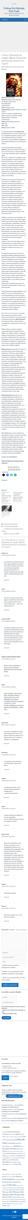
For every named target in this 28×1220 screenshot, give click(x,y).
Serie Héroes (7, 1203)
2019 (3, 1132)
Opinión (7, 1158)
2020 (6, 1132)
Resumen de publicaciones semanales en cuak (13, 1010)
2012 (3, 1174)
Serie (9, 1164)
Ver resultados (14, 1076)
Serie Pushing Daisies (15, 1203)
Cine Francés (13, 1182)
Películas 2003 (12, 1189)
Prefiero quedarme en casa (9, 1068)
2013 (6, 1174)
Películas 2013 (14, 1199)
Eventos (23, 1146)
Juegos (24, 1153)
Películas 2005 (7, 1192)
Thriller (4, 1205)
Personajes (13, 1162)
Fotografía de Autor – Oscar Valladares (13, 1105)
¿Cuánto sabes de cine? (14, 1096)
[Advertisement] (14, 36)
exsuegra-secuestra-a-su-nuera (10, 1114)
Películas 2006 (13, 526)
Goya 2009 (21, 1151)
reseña (20, 1201)
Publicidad (18, 1162)
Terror (21, 1203)
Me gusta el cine (7, 1066)
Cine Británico (17, 1176)
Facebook (14, 1217)
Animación (5, 1134)
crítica (4, 1187)
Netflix (19, 1187)
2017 (14, 1174)
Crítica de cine (8, 524)
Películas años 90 (6, 1201)
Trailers (12, 1164)
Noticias (20, 1156)
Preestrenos (15, 1201)
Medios (7, 1155)
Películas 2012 (8, 1199)
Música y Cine (13, 1155)
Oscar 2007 (18, 1158)
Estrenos (14, 524)
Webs (20, 1164)
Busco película (6, 1120)
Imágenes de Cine (16, 1153)
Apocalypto (9, 293)
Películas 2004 (20, 1189)
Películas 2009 (7, 1197)
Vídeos (16, 1164)
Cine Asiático (9, 1176)
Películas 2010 (16, 1197)
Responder (6, 580)
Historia (4, 1153)
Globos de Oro (10, 1151)
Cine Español (11, 1136)
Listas (4, 1156)
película (22, 1187)
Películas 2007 (8, 1195)
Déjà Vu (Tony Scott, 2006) (11, 533)
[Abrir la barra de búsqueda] (25, 20)
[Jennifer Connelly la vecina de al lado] (7, 508)
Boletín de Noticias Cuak (10, 1013)
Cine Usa (6, 526)
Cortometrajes (10, 1140)
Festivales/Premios (9, 1149)
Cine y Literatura (18, 1136)
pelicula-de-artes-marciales (9, 1118)
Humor (8, 1153)
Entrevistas (12, 1146)
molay (12, 930)
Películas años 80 (21, 1199)
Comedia (21, 1185)
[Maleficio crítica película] (7, 498)
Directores (18, 1143)
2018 (17, 1174)
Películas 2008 (19, 1195)
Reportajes (5, 1164)
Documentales (5, 1146)
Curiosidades (11, 1143)
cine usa (18, 1185)
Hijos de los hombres (11, 313)
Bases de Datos (12, 1134)
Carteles (6, 1136)
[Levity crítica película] (19, 497)
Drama (7, 1187)
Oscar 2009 (9, 1160)
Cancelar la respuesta (21, 929)
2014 (12, 1174)
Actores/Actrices (14, 1132)
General (11, 1187)
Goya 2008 (16, 1151)
